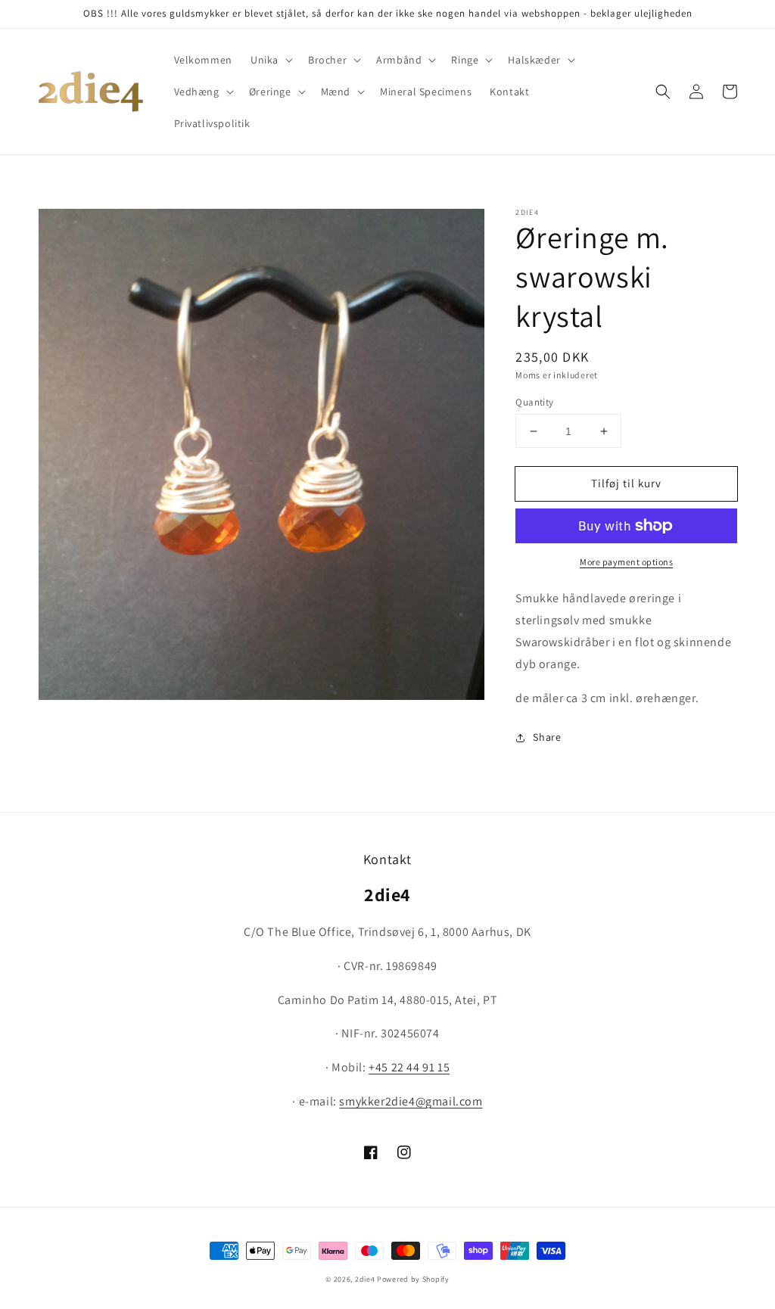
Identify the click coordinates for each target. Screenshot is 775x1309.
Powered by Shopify (413, 1279)
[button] (270, 60)
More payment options (626, 561)
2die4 (365, 1279)
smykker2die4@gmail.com (410, 1101)
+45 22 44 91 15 (409, 1067)
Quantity (534, 402)
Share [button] (547, 737)
